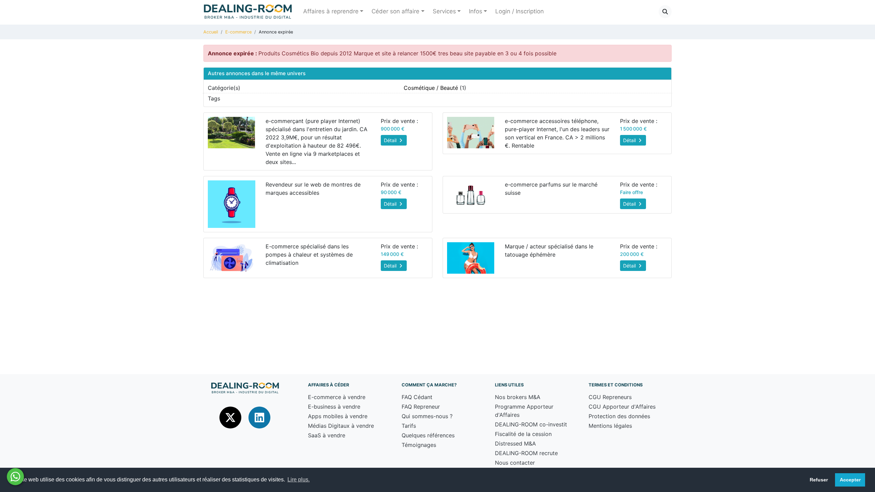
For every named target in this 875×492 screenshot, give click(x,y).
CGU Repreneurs (610, 397)
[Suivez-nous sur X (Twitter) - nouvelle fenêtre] (231, 417)
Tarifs (409, 425)
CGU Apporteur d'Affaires (622, 406)
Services (444, 11)
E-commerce (238, 32)
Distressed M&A (515, 443)
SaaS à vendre (326, 435)
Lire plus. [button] (298, 479)
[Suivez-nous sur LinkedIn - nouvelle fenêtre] (259, 417)
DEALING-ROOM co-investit (531, 424)
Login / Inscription (519, 11)
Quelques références (428, 435)
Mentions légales (610, 425)
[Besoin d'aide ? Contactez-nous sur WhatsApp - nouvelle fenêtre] (15, 476)
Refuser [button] (819, 479)
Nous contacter (515, 462)
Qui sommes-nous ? (427, 416)
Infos (475, 11)
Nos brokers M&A (517, 397)
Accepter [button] (850, 479)
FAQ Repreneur (421, 406)
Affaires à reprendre (331, 11)
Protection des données (619, 416)
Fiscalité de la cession (523, 433)
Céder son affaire (395, 11)
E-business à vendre (334, 406)
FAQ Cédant (417, 397)
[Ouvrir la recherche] (665, 11)
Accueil (210, 32)
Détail (391, 140)
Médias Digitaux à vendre (341, 425)
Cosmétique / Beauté (431, 87)
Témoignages (419, 444)
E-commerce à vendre (336, 397)
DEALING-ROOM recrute (526, 453)
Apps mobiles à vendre (337, 416)
